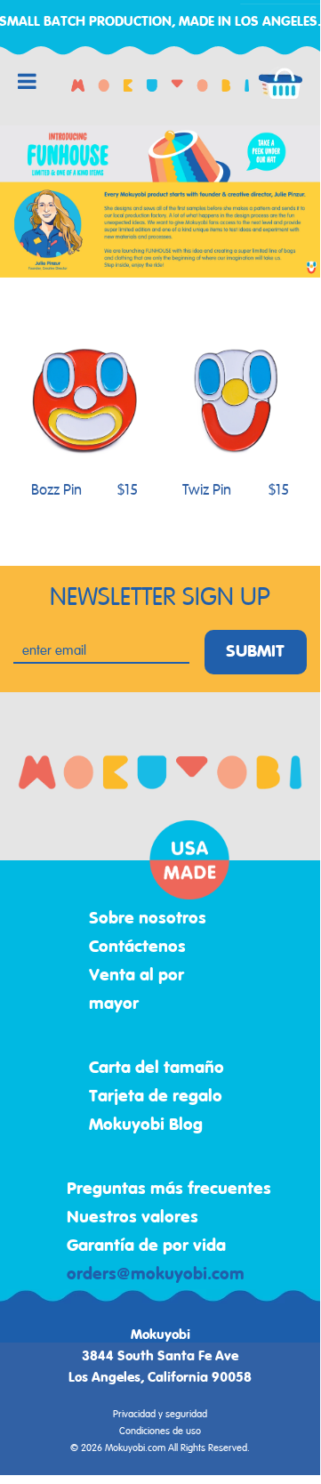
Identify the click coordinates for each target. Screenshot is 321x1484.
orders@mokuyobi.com (156, 1275)
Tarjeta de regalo (155, 1097)
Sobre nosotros (147, 919)
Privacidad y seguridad (160, 1414)
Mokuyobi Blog (146, 1125)
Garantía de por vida (146, 1246)
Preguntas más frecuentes (169, 1189)
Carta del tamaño (156, 1068)
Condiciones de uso (160, 1431)
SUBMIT (255, 652)
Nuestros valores (132, 1218)
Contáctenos (137, 947)
